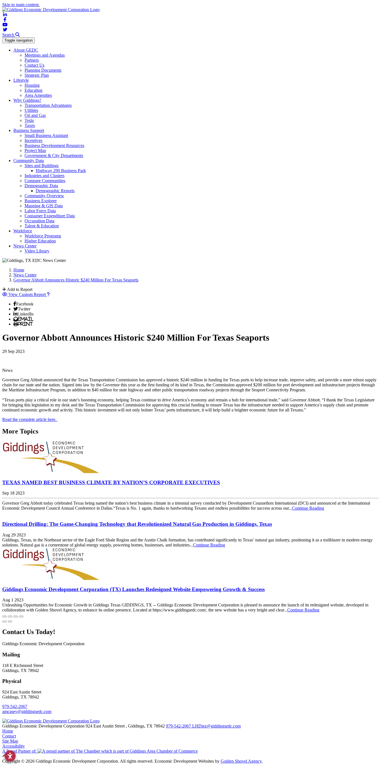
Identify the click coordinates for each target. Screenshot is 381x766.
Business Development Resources (54, 145)
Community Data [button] (28, 160)
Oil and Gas (35, 115)
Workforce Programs (43, 235)
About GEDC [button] (25, 50)
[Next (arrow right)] (10, 621)
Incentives (33, 140)
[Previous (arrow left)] (4, 621)
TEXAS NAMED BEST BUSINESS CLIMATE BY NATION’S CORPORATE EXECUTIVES (111, 482)
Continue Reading (308, 508)
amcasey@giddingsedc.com (26, 711)
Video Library (37, 251)
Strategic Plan (37, 75)
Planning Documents (43, 70)
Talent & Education (42, 225)
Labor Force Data (40, 210)
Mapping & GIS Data (44, 205)
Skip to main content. (21, 4)
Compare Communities (45, 180)
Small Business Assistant (46, 135)
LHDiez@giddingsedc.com (216, 726)
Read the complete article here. (29, 419)
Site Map (10, 741)
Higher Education (40, 241)
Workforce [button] (22, 230)
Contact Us (34, 65)
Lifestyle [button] (21, 80)
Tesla (29, 120)
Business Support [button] (28, 130)
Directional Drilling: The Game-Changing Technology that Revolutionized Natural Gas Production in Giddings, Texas (137, 524)
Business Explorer (41, 200)
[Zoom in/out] (21, 616)
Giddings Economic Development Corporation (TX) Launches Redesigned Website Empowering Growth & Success (133, 589)
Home (7, 731)
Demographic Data (41, 185)
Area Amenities (38, 95)
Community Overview (44, 195)
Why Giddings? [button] (27, 100)
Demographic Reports (55, 190)
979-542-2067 (14, 706)
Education (33, 90)
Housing (32, 85)
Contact (9, 736)
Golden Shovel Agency (241, 761)
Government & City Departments (54, 155)
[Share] (10, 616)
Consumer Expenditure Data (50, 215)
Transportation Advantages (48, 105)
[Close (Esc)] (4, 616)
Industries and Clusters (44, 175)
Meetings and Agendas (45, 55)
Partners (32, 60)
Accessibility (13, 746)
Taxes (30, 125)
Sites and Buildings (42, 165)
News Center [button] (25, 246)
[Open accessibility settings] (10, 756)
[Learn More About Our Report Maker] (48, 294)
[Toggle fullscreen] (15, 616)
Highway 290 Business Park (61, 170)
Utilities (31, 110)
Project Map (35, 150)
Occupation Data (39, 220)
